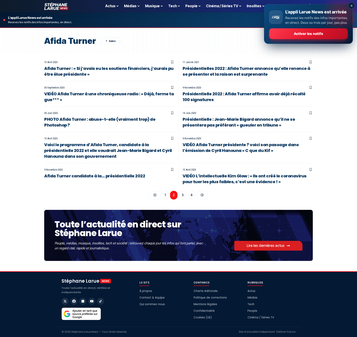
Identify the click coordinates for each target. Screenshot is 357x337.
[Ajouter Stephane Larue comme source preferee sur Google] (81, 314)
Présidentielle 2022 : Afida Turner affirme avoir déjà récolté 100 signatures (244, 97)
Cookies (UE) (203, 317)
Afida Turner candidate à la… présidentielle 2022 (94, 176)
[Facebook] (73, 301)
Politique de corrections (210, 298)
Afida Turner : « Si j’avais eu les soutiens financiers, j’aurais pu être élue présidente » (109, 71)
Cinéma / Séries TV (261, 317)
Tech (251, 304)
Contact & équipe (152, 298)
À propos (145, 291)
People (252, 311)
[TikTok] (100, 301)
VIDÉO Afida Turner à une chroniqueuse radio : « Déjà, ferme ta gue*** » (109, 97)
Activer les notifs (308, 34)
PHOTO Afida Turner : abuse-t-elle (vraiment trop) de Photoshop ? (99, 122)
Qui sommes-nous (152, 304)
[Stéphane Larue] (56, 6)
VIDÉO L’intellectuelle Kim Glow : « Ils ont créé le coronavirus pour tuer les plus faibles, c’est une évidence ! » (245, 179)
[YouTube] (91, 301)
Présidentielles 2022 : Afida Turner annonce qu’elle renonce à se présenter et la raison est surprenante (246, 71)
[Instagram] (82, 301)
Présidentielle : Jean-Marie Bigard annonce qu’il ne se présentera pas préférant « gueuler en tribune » (239, 122)
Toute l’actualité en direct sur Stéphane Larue (118, 228)
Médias (252, 298)
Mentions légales (205, 304)
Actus (251, 291)
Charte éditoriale (206, 291)
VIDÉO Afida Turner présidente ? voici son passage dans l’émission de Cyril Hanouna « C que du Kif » (241, 147)
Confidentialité (204, 311)
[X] (65, 301)
